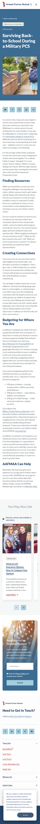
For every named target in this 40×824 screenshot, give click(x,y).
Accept (25, 815)
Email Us (28, 716)
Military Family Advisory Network (16, 411)
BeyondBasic (8, 749)
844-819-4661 (31, 486)
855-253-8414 (16, 716)
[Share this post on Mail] (5, 109)
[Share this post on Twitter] (19, 109)
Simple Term (7, 769)
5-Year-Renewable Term (11, 764)
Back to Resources (10, 18)
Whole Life (7, 777)
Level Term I (7, 754)
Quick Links (7, 785)
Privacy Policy (16, 810)
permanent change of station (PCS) (20, 136)
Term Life (7, 743)
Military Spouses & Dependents (13, 24)
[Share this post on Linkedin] (26, 109)
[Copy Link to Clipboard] (33, 109)
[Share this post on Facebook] (12, 109)
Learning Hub (20, 431)
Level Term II (7, 759)
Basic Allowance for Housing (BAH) (17, 344)
